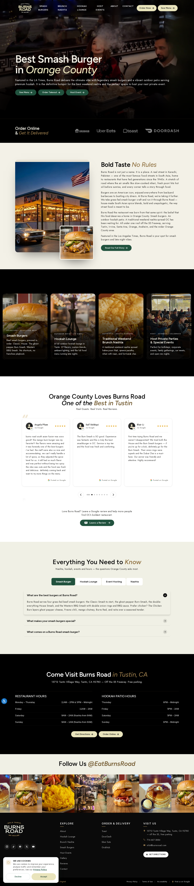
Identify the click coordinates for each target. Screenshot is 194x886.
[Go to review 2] (89, 494)
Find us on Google (182, 881)
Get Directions (157, 854)
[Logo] (25, 8)
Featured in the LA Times (30, 80)
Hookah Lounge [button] (82, 8)
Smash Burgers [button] (43, 8)
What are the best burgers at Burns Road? (52, 595)
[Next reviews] (113, 495)
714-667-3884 (153, 839)
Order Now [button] (145, 8)
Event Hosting (114, 581)
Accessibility (162, 881)
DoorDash (107, 836)
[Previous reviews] (81, 495)
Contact (63, 868)
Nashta (135, 581)
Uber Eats (106, 841)
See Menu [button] (166, 8)
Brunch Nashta (67, 841)
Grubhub (106, 847)
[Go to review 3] (93, 494)
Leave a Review (97, 522)
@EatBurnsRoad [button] (111, 763)
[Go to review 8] (107, 494)
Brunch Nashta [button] (62, 8)
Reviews (64, 863)
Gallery (63, 858)
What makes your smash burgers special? (51, 621)
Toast (104, 831)
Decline (18, 876)
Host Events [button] (100, 8)
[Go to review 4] (97, 494)
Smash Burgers (67, 847)
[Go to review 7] (104, 494)
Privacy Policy (132, 881)
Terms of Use (147, 881)
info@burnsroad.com (156, 845)
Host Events (66, 852)
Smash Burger (63, 581)
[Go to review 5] (99, 494)
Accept (43, 876)
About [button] (114, 6)
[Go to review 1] (87, 494)
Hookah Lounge (88, 581)
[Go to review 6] (102, 494)
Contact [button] (128, 6)
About (63, 831)
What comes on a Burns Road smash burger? (53, 631)
